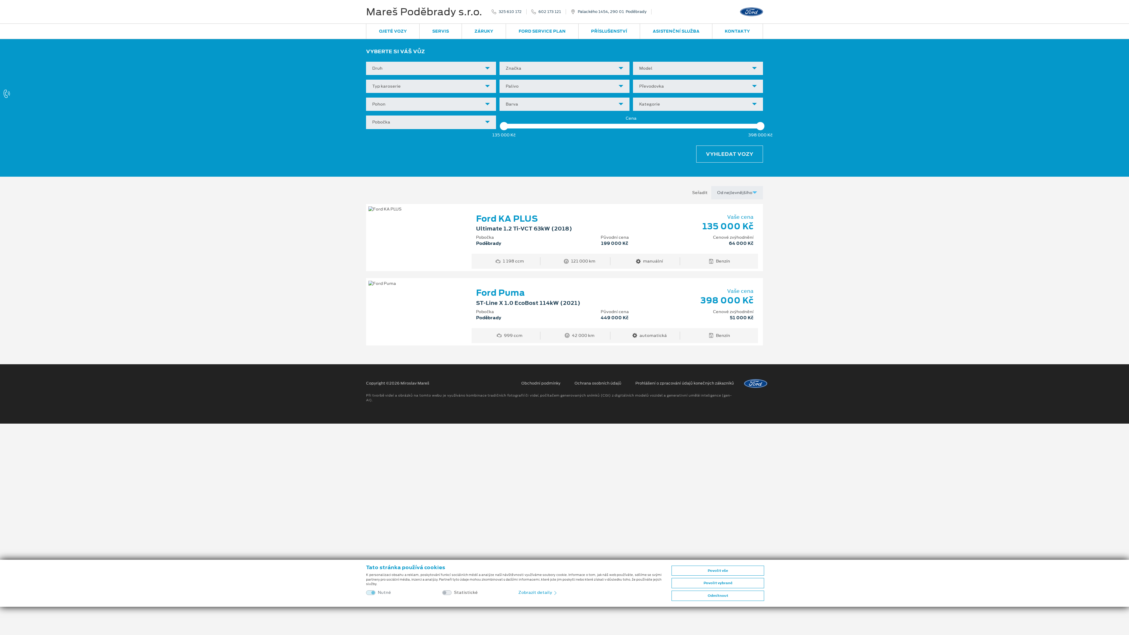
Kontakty (737, 31)
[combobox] (431, 68)
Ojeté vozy (393, 31)
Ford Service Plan (542, 31)
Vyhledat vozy (729, 154)
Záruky (484, 31)
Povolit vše (718, 570)
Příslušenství (609, 31)
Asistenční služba (676, 31)
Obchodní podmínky (540, 383)
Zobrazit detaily (535, 592)
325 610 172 (510, 11)
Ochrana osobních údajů (597, 383)
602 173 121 (549, 11)
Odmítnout (718, 595)
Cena (631, 118)
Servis (440, 31)
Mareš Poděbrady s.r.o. (424, 12)
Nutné (384, 592)
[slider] (504, 126)
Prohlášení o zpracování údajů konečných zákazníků (684, 383)
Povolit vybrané (718, 583)
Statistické (466, 592)
